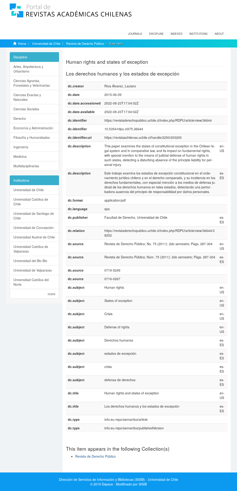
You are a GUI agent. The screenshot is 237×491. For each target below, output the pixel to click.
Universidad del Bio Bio (30, 260)
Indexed (176, 33)
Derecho (19, 118)
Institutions (198, 33)
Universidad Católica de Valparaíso (30, 248)
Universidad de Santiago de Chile (33, 215)
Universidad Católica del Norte (31, 282)
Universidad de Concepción (33, 227)
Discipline (156, 33)
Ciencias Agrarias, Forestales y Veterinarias (31, 83)
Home (22, 43)
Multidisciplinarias (26, 166)
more (51, 293)
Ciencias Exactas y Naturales (27, 97)
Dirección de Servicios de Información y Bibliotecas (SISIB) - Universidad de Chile (118, 479)
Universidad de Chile (46, 43)
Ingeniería (20, 147)
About (219, 33)
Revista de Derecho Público (85, 43)
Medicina (20, 156)
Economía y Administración (33, 128)
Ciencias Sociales (26, 109)
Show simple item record (84, 54)
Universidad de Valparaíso (32, 270)
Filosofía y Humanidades (31, 137)
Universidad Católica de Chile (30, 201)
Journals (135, 33)
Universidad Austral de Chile (34, 237)
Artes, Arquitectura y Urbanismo (28, 68)
